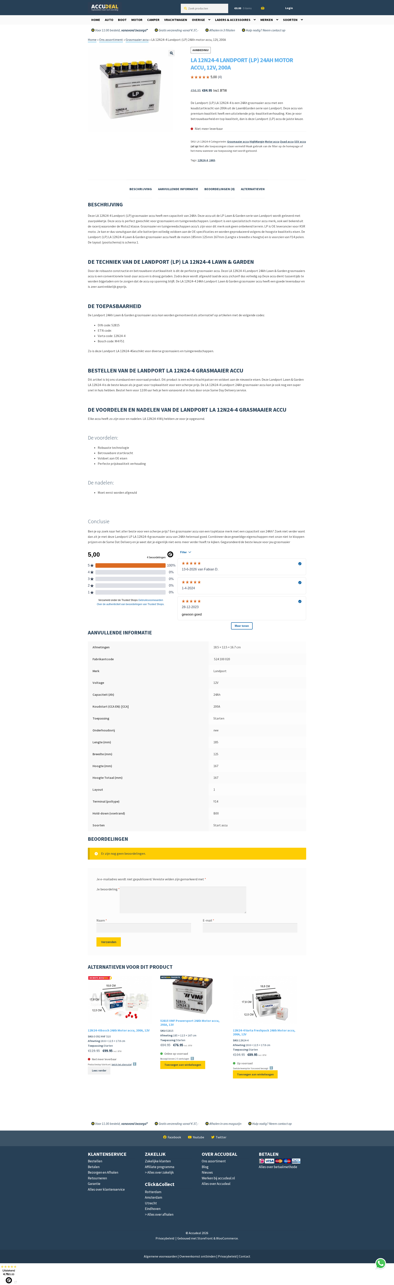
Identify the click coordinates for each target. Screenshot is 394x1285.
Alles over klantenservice (106, 1189)
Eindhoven (152, 1208)
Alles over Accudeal (216, 1183)
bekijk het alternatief (122, 1064)
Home (95, 20)
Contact (244, 1256)
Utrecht (151, 1203)
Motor (136, 20)
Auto (109, 20)
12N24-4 (203, 160)
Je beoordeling (108, 889)
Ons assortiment (111, 40)
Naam (101, 920)
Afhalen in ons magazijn (225, 1124)
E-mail (208, 920)
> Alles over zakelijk (159, 1172)
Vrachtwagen (175, 20)
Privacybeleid (165, 1238)
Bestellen (95, 1161)
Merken (266, 20)
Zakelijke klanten (158, 1161)
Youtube (198, 1137)
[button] (171, 53)
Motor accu (272, 141)
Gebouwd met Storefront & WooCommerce (207, 1238)
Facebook (174, 1137)
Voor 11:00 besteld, (121, 30)
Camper (153, 20)
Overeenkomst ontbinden (197, 1256)
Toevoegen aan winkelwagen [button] (182, 1065)
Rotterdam (153, 1192)
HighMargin (257, 141)
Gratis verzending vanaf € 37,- (178, 30)
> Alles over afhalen (159, 1214)
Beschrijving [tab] (140, 189)
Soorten (290, 20)
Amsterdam (153, 1197)
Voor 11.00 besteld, (121, 1124)
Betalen (94, 1167)
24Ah (212, 160)
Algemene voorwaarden (160, 1256)
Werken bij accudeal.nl (218, 1178)
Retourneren (97, 1178)
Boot (122, 20)
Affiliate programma (159, 1167)
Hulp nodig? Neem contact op (265, 30)
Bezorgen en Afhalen (103, 1172)
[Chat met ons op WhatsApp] (381, 1263)
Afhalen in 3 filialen (222, 30)
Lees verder (99, 1070)
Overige (198, 20)
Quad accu (287, 141)
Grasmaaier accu (137, 40)
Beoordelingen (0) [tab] (219, 189)
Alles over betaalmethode (278, 1167)
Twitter (221, 1137)
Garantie (94, 1183)
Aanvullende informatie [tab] (178, 189)
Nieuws (207, 1172)
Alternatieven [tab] (253, 189)
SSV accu (300, 141)
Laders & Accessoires (232, 20)
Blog (205, 1167)
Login (289, 8)
